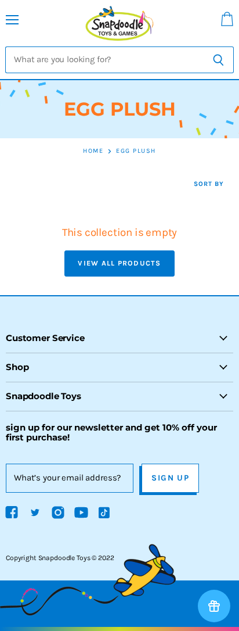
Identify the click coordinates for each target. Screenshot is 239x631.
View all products (119, 263)
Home (93, 151)
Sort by (209, 184)
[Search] (218, 59)
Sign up (170, 478)
